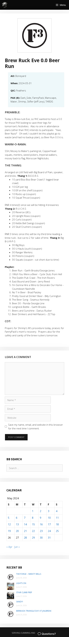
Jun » (17, 547)
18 (57, 524)
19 (9, 531)
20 (17, 531)
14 (25, 524)
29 (33, 537)
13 (17, 524)
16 (41, 524)
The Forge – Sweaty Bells (28, 574)
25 (57, 531)
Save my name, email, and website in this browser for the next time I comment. (35, 426)
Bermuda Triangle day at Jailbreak (33, 610)
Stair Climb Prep (24, 592)
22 (33, 531)
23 (41, 531)
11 (57, 518)
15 (33, 524)
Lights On (21, 583)
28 (25, 537)
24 (49, 531)
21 (25, 531)
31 (49, 537)
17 (49, 524)
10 (49, 518)
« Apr (9, 547)
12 (9, 524)
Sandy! (19, 601)
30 (41, 537)
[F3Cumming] (5, 5)
